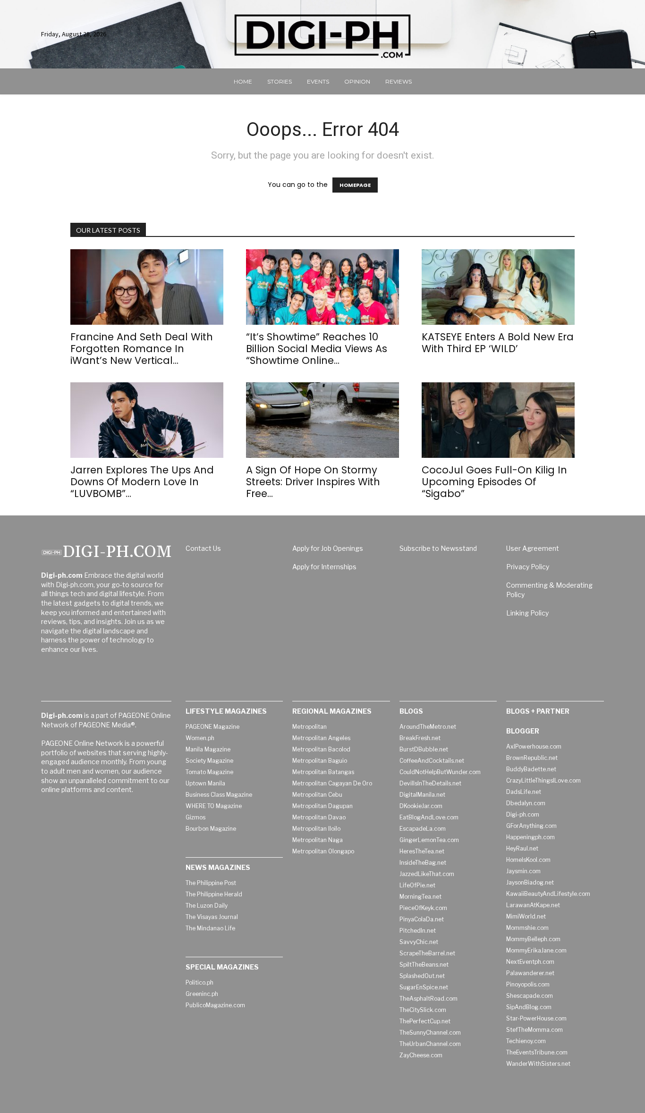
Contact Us (203, 548)
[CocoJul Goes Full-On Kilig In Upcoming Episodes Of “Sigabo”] (498, 420)
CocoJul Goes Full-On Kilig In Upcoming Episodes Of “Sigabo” (494, 481)
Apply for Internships (324, 567)
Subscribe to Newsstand (438, 548)
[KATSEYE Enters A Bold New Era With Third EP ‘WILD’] (498, 287)
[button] (592, 34)
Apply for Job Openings (327, 548)
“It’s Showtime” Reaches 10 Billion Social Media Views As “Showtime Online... (316, 348)
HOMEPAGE (355, 185)
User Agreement (532, 548)
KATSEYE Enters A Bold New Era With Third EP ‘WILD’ (498, 342)
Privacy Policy (527, 567)
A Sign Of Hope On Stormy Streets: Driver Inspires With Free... (313, 481)
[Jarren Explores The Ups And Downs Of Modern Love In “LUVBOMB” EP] (146, 420)
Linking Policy (527, 613)
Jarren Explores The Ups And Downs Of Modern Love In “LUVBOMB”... (142, 481)
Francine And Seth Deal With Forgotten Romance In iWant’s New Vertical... (141, 348)
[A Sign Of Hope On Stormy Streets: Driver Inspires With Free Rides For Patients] (322, 420)
